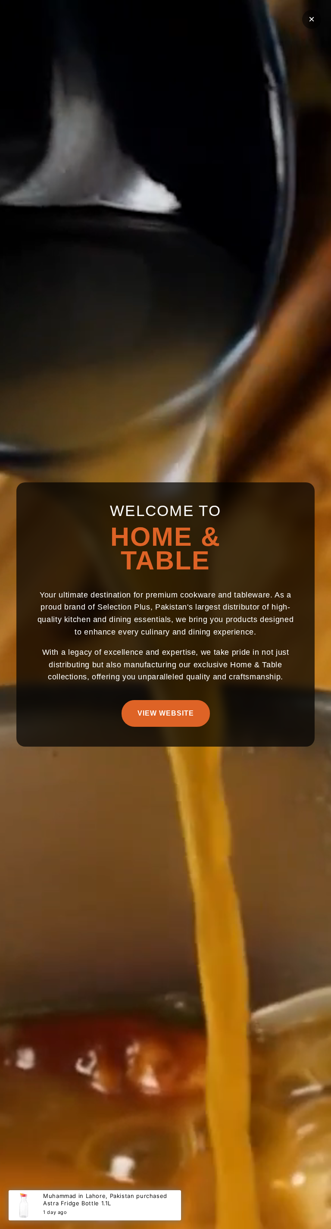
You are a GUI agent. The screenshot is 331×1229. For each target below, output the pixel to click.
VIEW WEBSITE (165, 713)
